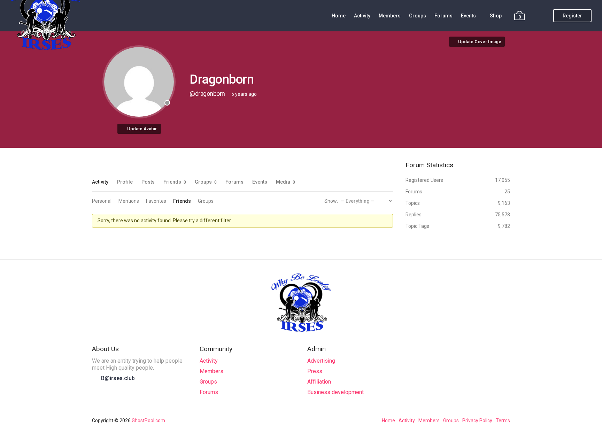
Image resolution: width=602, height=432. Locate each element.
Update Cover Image (479, 41)
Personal (101, 201)
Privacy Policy (477, 420)
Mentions (128, 201)
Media (285, 181)
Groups (417, 15)
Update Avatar (142, 128)
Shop (496, 15)
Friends (174, 181)
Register (572, 15)
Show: (331, 201)
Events (468, 15)
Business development (335, 392)
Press (314, 371)
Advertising (321, 360)
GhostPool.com (148, 420)
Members (390, 15)
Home (339, 15)
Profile (125, 181)
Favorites (156, 201)
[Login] (541, 15)
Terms (503, 420)
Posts (148, 181)
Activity (362, 15)
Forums (443, 15)
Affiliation (319, 381)
